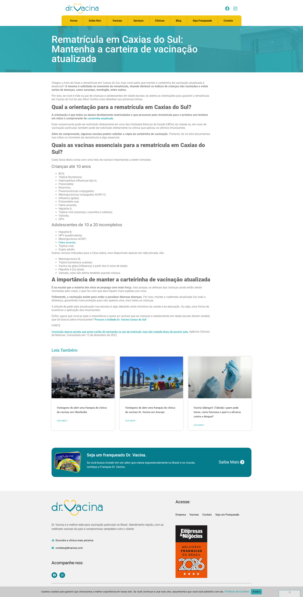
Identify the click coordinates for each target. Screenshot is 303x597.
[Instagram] (235, 8)
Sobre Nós (95, 20)
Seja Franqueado (202, 20)
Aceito (256, 591)
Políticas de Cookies (237, 591)
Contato (228, 20)
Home (73, 20)
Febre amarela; (67, 242)
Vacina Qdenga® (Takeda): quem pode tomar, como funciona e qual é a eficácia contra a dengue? (217, 412)
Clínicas (159, 20)
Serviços (138, 20)
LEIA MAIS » (62, 420)
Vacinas (117, 20)
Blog (178, 20)
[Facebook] (227, 8)
